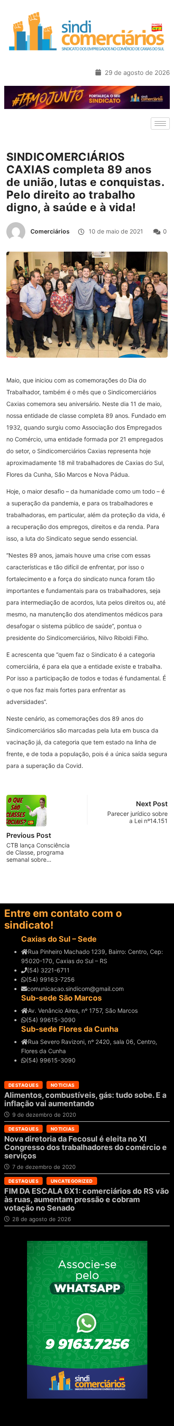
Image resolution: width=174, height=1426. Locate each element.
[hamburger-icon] (160, 123)
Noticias (63, 1085)
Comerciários (50, 231)
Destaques (23, 1085)
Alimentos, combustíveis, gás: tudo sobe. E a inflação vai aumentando (85, 1099)
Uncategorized (72, 1181)
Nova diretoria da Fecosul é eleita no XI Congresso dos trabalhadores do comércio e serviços (85, 1147)
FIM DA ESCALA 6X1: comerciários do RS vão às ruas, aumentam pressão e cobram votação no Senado (86, 1199)
